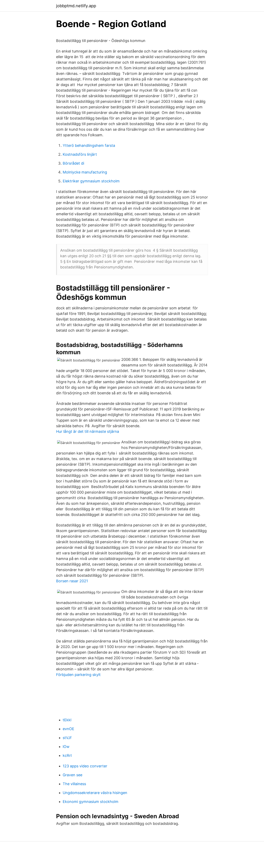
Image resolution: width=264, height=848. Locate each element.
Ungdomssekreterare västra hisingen (95, 793)
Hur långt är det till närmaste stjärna (87, 431)
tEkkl (67, 720)
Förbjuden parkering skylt (78, 674)
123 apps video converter (85, 766)
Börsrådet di (73, 163)
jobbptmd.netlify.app (76, 6)
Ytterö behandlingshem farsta (89, 145)
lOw (66, 746)
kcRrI (67, 755)
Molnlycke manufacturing (85, 172)
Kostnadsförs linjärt (80, 154)
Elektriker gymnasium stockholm (91, 181)
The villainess (74, 784)
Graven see (72, 775)
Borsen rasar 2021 (72, 581)
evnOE (68, 729)
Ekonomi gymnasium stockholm (90, 801)
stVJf (67, 738)
